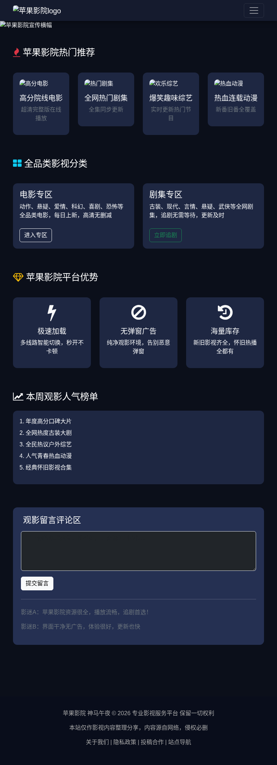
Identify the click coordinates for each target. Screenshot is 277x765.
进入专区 (35, 235)
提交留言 (37, 583)
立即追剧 (165, 235)
